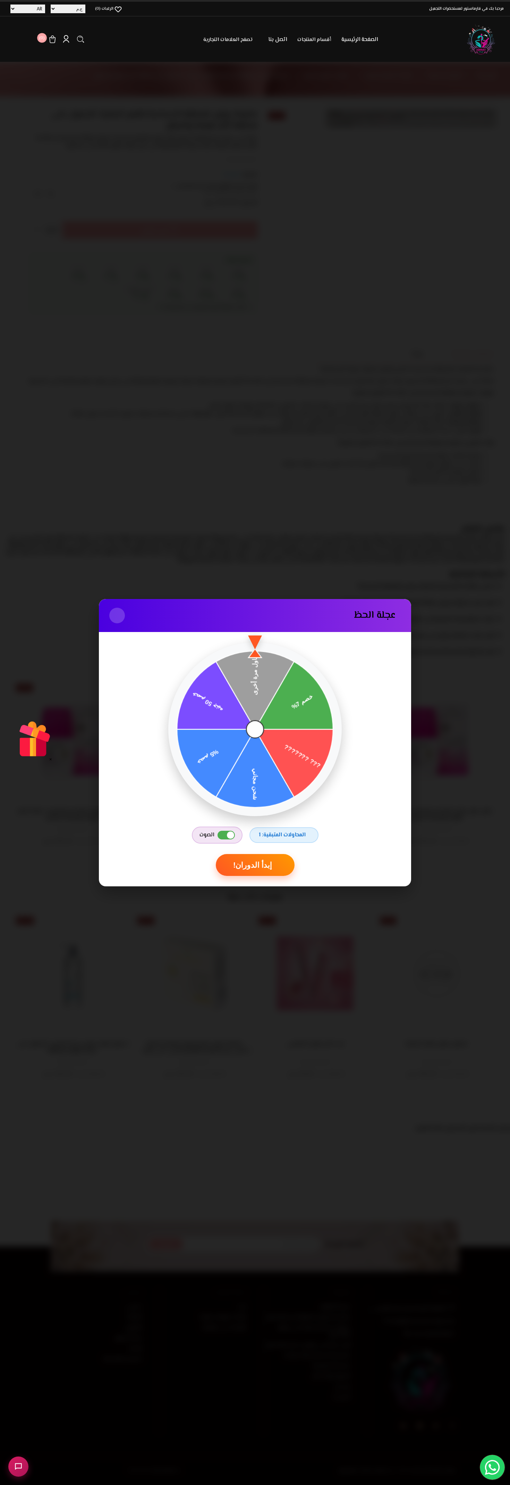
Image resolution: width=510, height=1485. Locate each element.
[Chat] (18, 1467)
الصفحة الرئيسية (359, 39)
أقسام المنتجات (314, 39)
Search (80, 39)
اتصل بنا (277, 39)
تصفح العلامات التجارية (228, 39)
